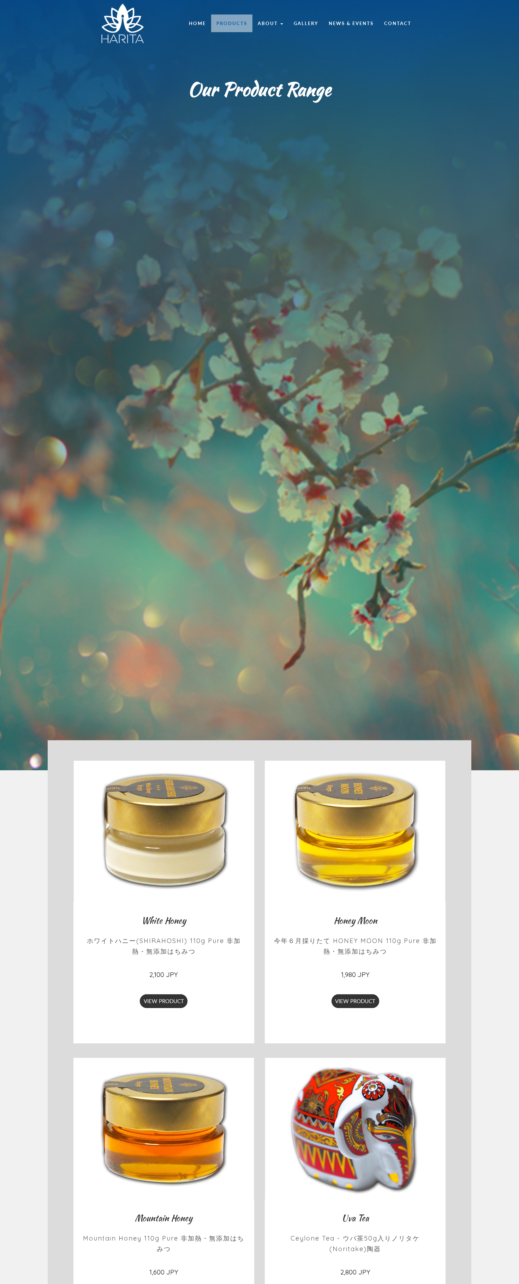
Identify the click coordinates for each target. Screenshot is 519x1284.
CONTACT (397, 23)
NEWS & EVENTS (351, 23)
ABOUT (268, 23)
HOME (197, 23)
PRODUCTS (231, 23)
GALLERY (306, 23)
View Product (164, 1001)
